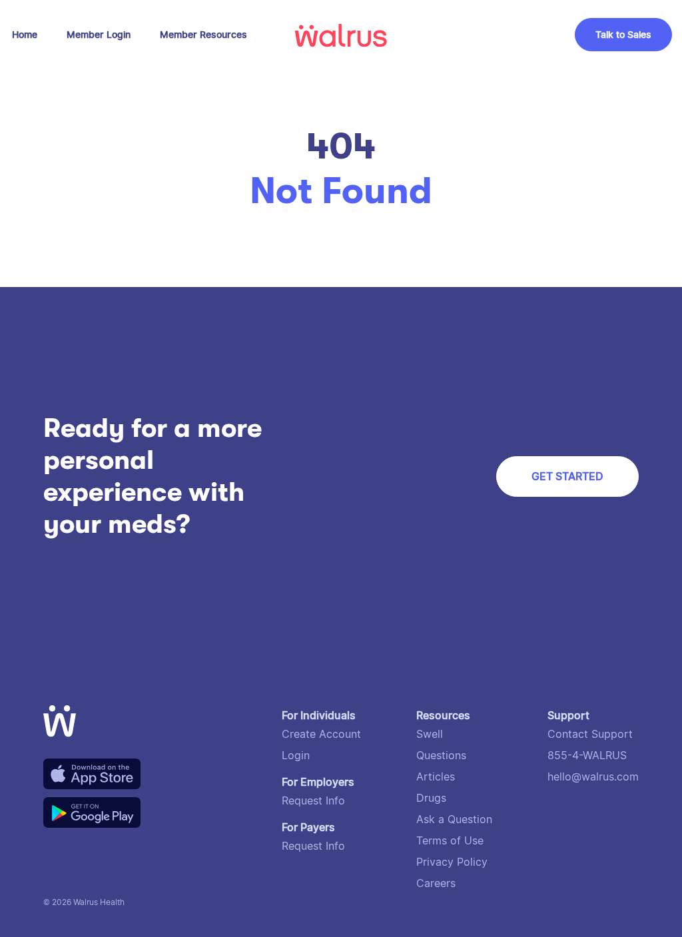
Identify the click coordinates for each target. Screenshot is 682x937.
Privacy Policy (452, 862)
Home (24, 34)
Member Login (99, 34)
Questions (441, 755)
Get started (567, 476)
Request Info (313, 800)
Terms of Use (450, 840)
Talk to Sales (623, 34)
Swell (429, 734)
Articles (435, 776)
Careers (436, 883)
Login (296, 755)
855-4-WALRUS (587, 755)
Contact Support (590, 734)
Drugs (431, 798)
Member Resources (203, 34)
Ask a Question (454, 819)
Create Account (321, 734)
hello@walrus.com (593, 776)
